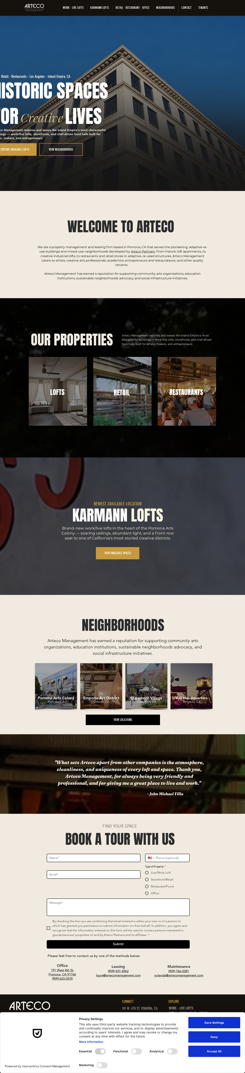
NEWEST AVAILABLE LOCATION (118, 504)
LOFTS (57, 392)
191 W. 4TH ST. (131, 1008)
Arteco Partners (143, 251)
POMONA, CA (149, 1008)
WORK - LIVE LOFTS (181, 1008)
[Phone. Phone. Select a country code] (151, 857)
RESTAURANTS (186, 392)
